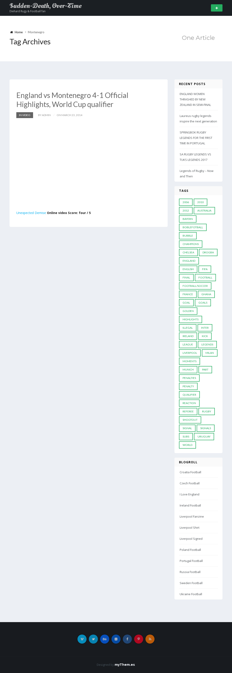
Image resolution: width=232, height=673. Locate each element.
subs (186, 436)
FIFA (205, 269)
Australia (204, 210)
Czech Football (190, 483)
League (188, 344)
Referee (188, 411)
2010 (200, 202)
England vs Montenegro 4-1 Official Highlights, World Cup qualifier (72, 100)
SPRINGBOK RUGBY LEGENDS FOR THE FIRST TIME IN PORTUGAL (196, 137)
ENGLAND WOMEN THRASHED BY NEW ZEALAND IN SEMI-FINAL (195, 99)
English (188, 269)
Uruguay (204, 436)
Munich (188, 369)
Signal (187, 428)
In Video (24, 115)
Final (186, 277)
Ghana (206, 294)
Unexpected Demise (31, 213)
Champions (191, 244)
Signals (205, 428)
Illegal (188, 327)
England (189, 260)
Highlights (190, 319)
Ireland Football (190, 505)
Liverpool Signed (191, 539)
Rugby (206, 411)
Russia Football (190, 572)
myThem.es (125, 665)
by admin (44, 115)
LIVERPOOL (190, 352)
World (187, 445)
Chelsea (188, 252)
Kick (205, 336)
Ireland (188, 336)
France (188, 294)
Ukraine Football (191, 594)
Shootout (190, 419)
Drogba (208, 252)
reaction (189, 403)
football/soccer (195, 286)
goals (202, 302)
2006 (186, 202)
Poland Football (190, 550)
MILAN (209, 352)
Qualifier (189, 394)
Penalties (189, 378)
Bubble (188, 235)
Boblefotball (193, 227)
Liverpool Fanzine (192, 516)
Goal (186, 302)
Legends (207, 344)
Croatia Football (190, 472)
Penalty (188, 386)
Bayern (188, 219)
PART (205, 369)
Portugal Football (191, 561)
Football (205, 277)
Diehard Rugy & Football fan (28, 11)
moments (189, 361)
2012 (186, 210)
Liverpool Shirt (189, 528)
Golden (188, 311)
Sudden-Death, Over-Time (46, 6)
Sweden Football (191, 583)
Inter (205, 327)
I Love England (189, 494)
